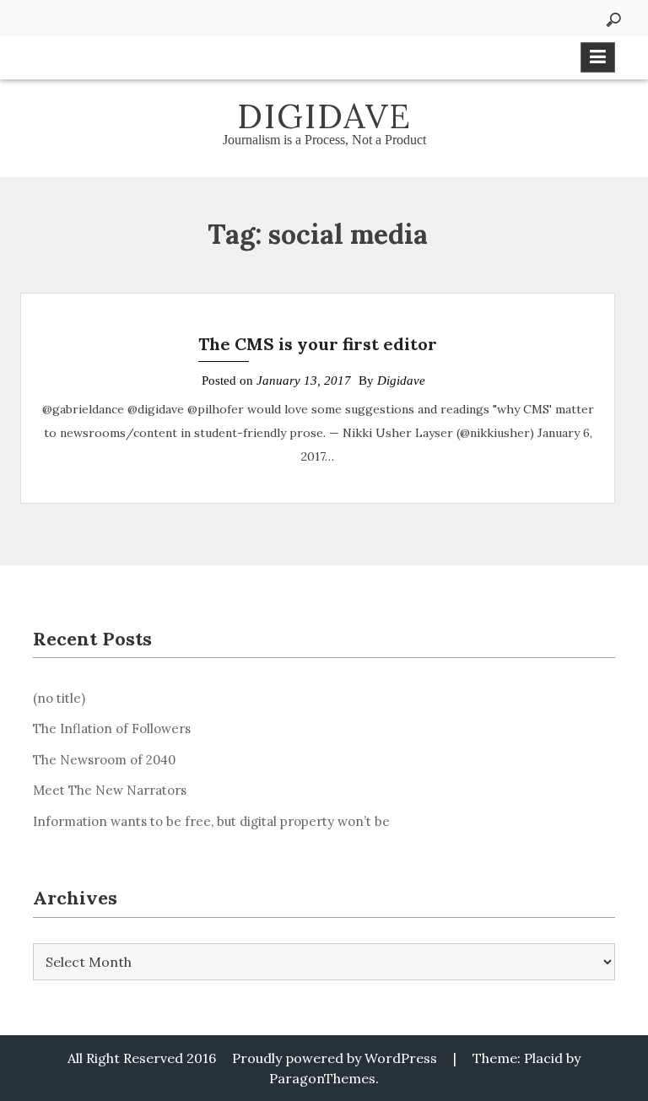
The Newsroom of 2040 (104, 760)
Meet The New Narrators (109, 790)
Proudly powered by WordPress (334, 1058)
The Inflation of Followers (112, 729)
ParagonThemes (322, 1078)
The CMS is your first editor (317, 343)
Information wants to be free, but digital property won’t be (211, 821)
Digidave (324, 116)
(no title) (59, 698)
